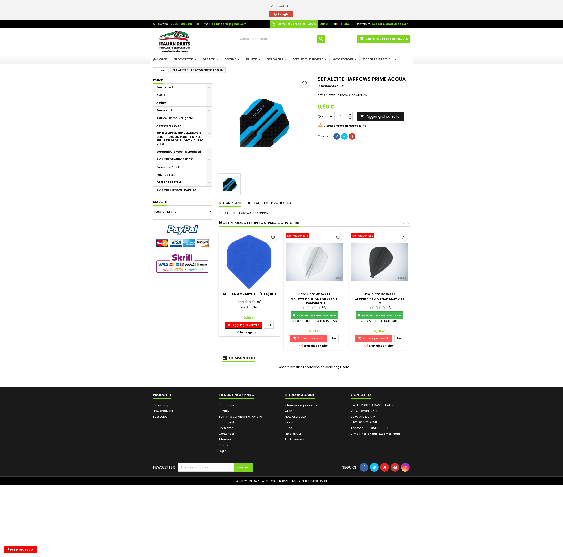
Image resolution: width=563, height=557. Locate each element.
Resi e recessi (295, 439)
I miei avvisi (293, 434)
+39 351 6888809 (181, 24)
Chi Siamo (226, 428)
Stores (223, 445)
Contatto (361, 394)
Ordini (289, 411)
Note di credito (295, 416)
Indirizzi (290, 422)
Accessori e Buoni (169, 126)
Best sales (160, 416)
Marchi (160, 201)
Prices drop (161, 405)
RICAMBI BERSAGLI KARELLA (176, 190)
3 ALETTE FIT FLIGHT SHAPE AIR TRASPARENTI (314, 301)
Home (158, 79)
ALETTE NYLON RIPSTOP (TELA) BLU (249, 294)
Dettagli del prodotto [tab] (269, 202)
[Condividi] (336, 136)
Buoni (289, 428)
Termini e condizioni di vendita (240, 416)
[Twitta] (344, 136)
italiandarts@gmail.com (228, 24)
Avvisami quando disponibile (314, 315)
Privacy (224, 411)
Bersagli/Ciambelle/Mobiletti (178, 152)
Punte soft (164, 110)
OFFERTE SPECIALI (169, 182)
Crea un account (398, 24)
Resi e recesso (20, 549)
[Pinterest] (352, 136)
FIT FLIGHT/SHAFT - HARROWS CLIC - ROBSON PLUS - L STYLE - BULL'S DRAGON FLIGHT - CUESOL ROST (180, 138)
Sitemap (225, 439)
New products (163, 411)
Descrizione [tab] (230, 202)
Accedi (377, 24)
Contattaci (226, 434)
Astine (161, 103)
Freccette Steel (167, 167)
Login (222, 451)
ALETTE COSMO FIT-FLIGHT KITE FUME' (379, 301)
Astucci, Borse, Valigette (174, 118)
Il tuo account (300, 394)
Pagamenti (227, 422)
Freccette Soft (167, 87)
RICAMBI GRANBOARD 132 (175, 159)
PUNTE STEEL (165, 175)
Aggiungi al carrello (380, 116)
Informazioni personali (301, 405)
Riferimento (327, 86)
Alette (160, 95)
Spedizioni (226, 405)
